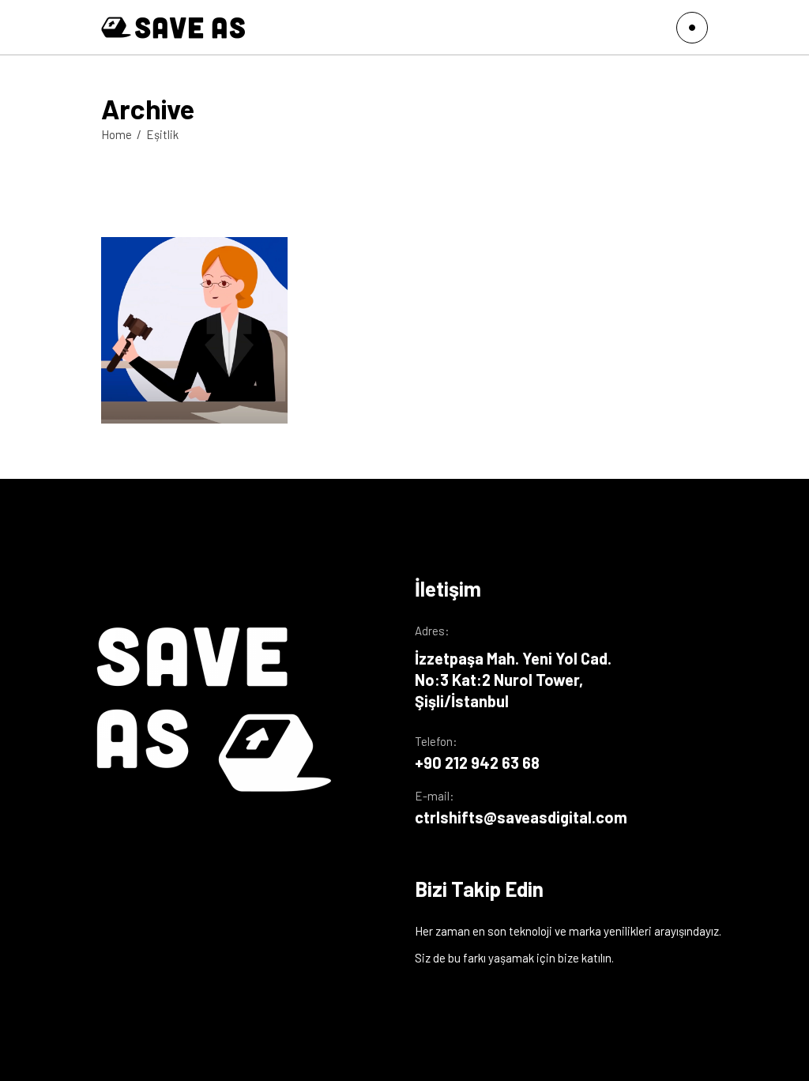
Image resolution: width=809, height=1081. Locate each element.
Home (116, 134)
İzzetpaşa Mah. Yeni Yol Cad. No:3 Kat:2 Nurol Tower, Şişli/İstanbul (513, 679)
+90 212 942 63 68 (477, 762)
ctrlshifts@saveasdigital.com (521, 817)
